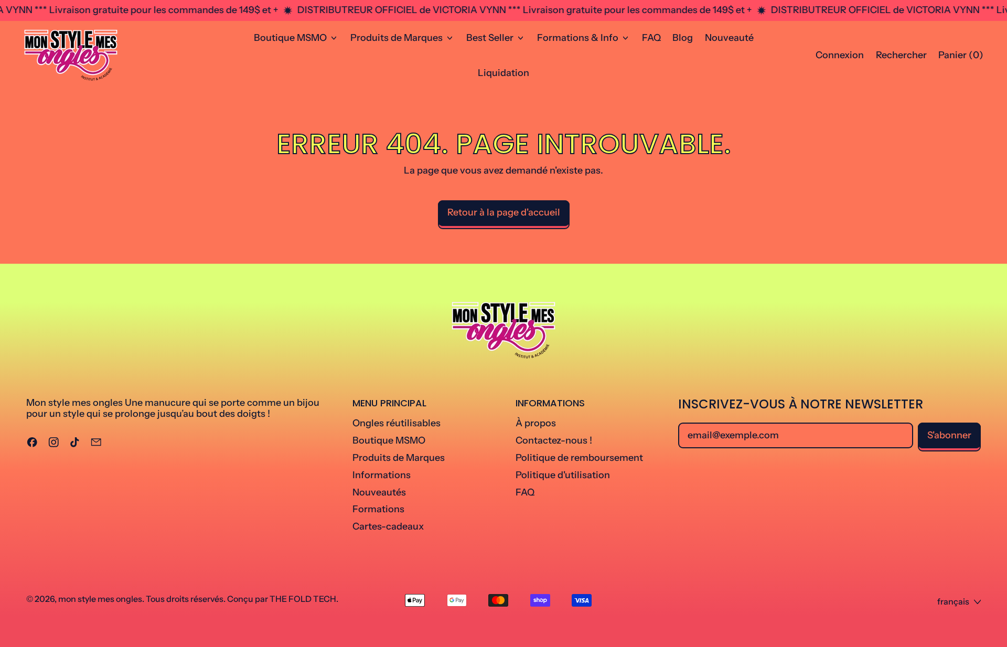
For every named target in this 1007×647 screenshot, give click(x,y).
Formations (378, 509)
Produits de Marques (398, 457)
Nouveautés (379, 492)
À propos (536, 423)
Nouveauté (729, 38)
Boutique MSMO (388, 440)
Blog (682, 38)
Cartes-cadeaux (388, 526)
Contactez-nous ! (554, 440)
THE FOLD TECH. (304, 599)
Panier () (960, 57)
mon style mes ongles (100, 599)
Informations (381, 475)
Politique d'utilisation (563, 475)
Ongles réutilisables (396, 423)
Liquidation (503, 73)
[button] (901, 55)
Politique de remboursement (579, 457)
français (953, 601)
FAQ (651, 38)
